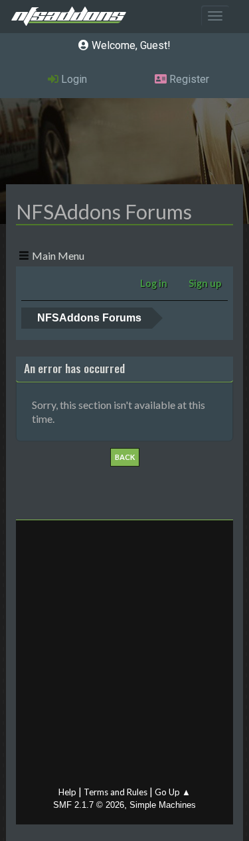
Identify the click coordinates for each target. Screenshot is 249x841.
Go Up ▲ (173, 792)
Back (125, 457)
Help (67, 792)
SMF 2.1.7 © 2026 (88, 805)
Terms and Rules (115, 792)
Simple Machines (162, 805)
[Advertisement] (124, 656)
